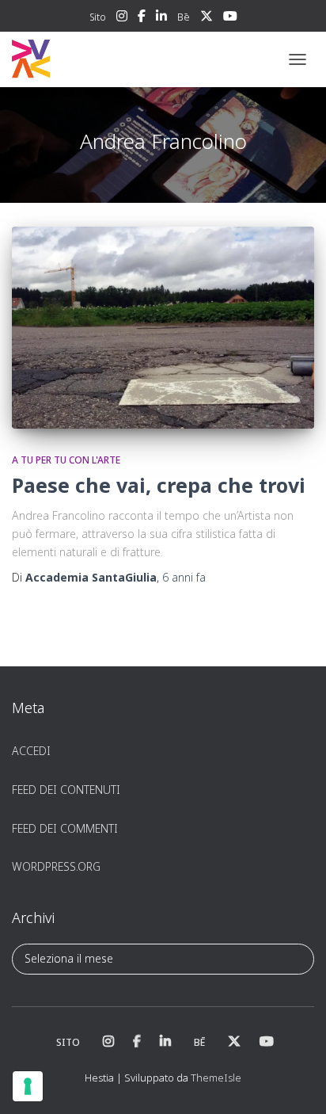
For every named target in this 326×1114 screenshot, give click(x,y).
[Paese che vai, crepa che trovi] (163, 328)
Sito (97, 17)
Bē (183, 17)
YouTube (230, 18)
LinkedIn (161, 18)
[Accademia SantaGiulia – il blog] (79, 59)
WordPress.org (56, 866)
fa (184, 577)
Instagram (121, 18)
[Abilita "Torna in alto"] (295, 1082)
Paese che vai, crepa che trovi (158, 484)
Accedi (31, 750)
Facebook (142, 18)
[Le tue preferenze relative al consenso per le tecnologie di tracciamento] (28, 1086)
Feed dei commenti (65, 828)
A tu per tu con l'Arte (66, 460)
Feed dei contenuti (66, 789)
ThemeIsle (216, 1077)
